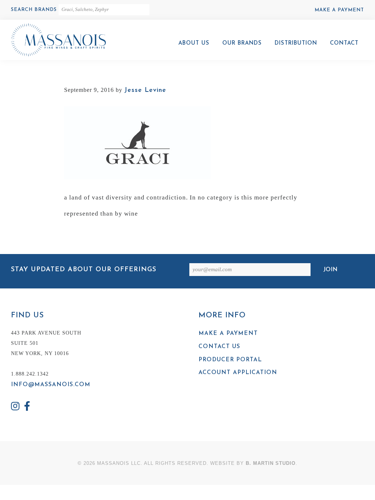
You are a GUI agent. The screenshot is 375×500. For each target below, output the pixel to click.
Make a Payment (339, 10)
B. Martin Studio (271, 463)
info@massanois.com (50, 385)
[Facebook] (27, 407)
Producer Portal (230, 360)
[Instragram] (15, 407)
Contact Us (219, 347)
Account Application (237, 373)
